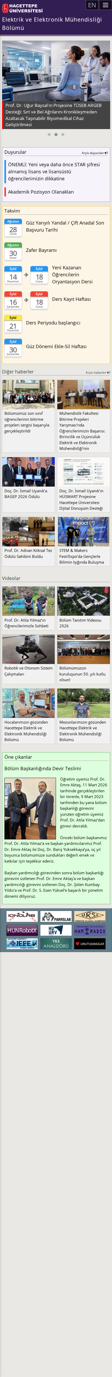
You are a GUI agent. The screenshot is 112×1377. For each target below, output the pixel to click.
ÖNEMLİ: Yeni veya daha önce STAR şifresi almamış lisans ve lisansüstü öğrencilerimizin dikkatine (54, 171)
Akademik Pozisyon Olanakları (41, 192)
